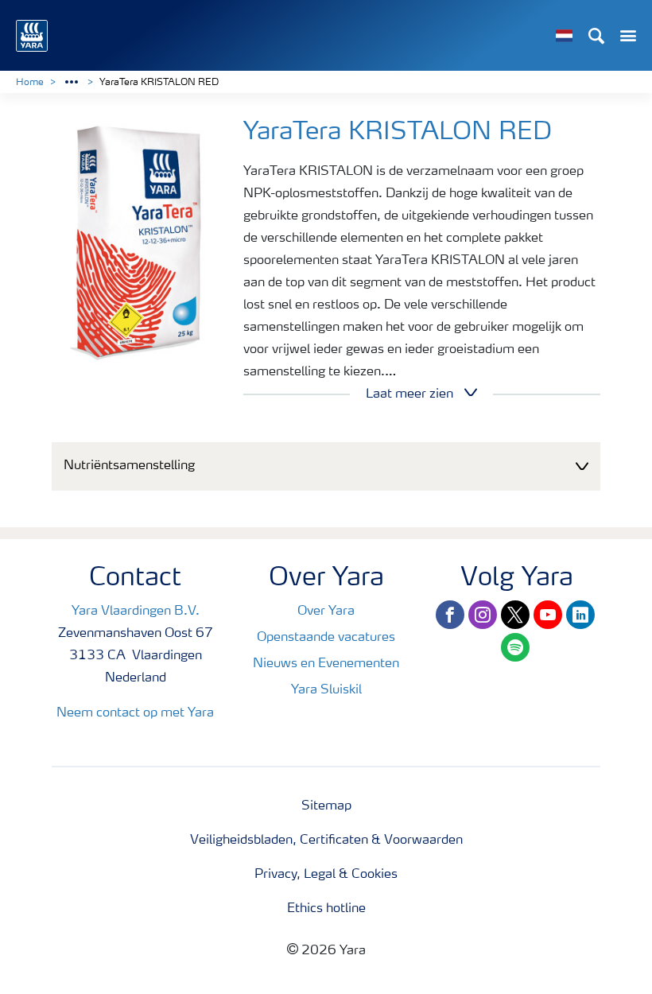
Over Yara (326, 611)
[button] (326, 466)
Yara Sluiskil (326, 690)
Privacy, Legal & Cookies (326, 874)
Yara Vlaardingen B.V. (136, 611)
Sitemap (326, 806)
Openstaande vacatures (326, 637)
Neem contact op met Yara (135, 713)
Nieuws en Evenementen (326, 664)
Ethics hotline (326, 909)
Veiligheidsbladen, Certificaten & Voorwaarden (326, 840)
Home (30, 82)
